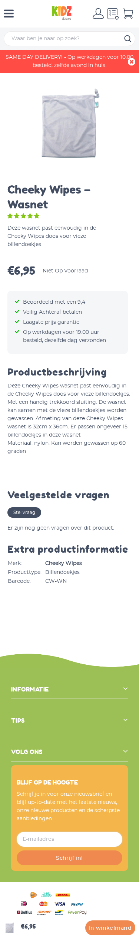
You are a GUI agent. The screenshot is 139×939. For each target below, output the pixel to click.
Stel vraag (24, 512)
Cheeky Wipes (63, 563)
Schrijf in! (69, 858)
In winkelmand (110, 928)
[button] (24, 216)
